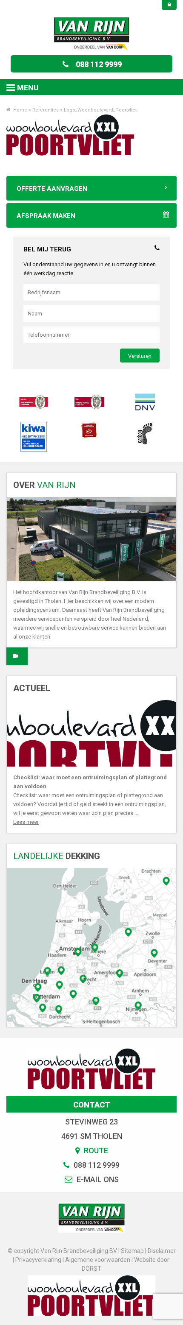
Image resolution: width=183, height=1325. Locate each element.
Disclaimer (162, 1250)
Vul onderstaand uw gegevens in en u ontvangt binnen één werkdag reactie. (89, 268)
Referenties (45, 110)
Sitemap (132, 1250)
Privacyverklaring (38, 1259)
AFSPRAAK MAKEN (46, 216)
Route (95, 1150)
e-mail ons (97, 1179)
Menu (28, 87)
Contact (91, 1104)
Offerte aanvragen (52, 188)
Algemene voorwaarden (97, 1259)
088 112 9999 (99, 64)
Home (19, 110)
